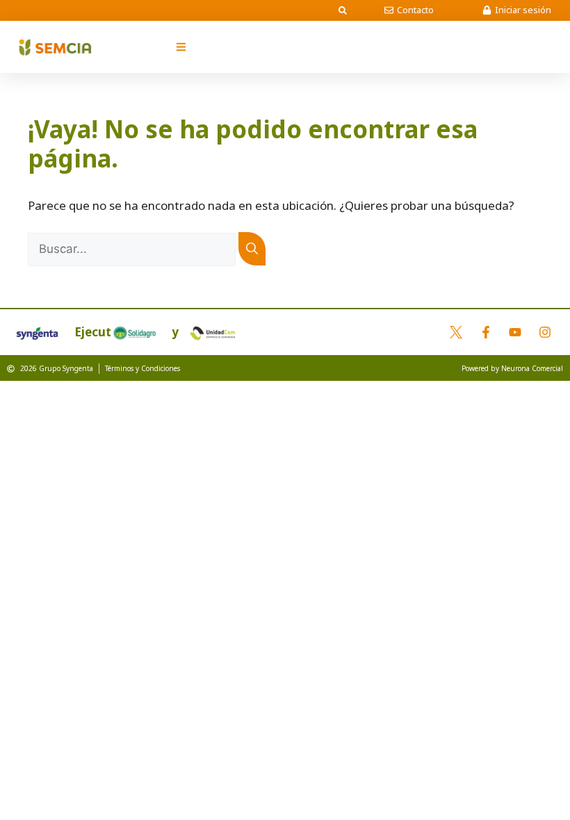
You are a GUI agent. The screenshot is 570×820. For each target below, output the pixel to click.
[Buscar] (252, 248)
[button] (342, 10)
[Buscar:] (133, 248)
